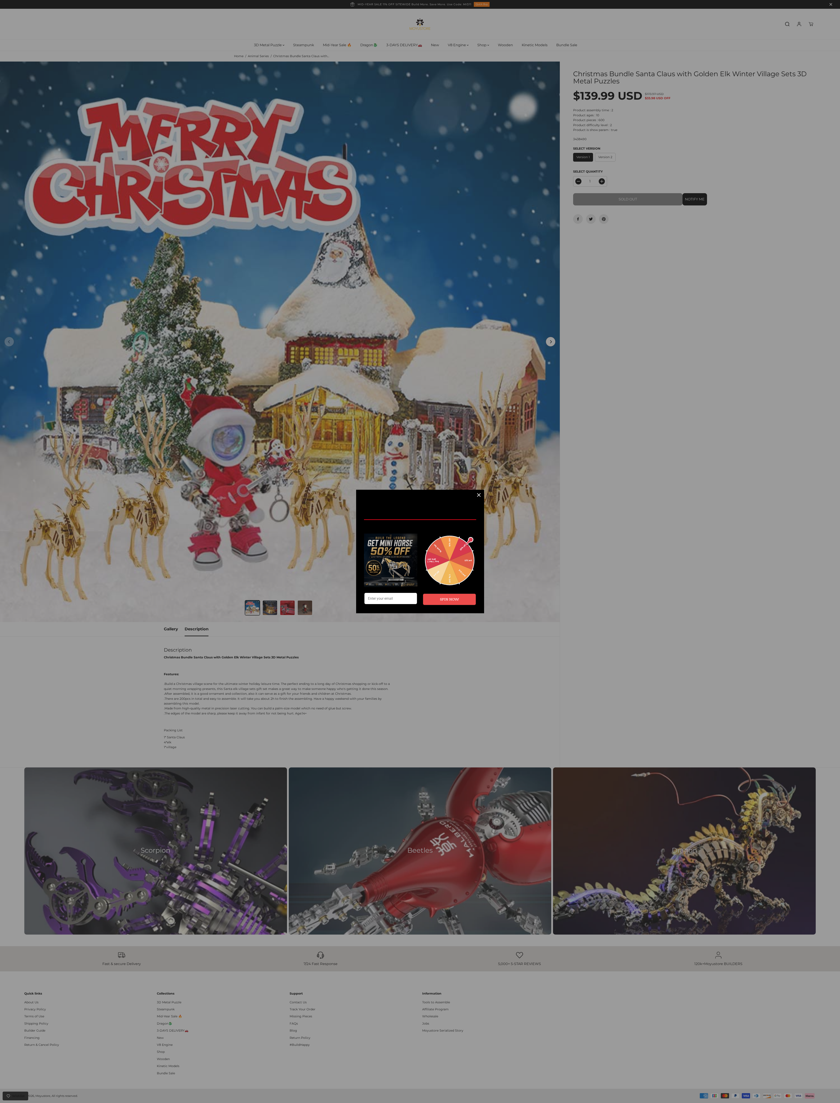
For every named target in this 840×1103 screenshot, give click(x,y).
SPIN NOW (449, 599)
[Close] (479, 495)
